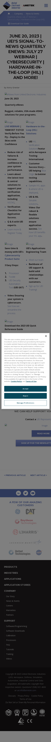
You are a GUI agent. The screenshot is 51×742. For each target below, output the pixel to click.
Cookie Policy (16, 381)
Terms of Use (31, 381)
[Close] (46, 336)
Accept (25, 389)
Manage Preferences (25, 403)
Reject (25, 396)
